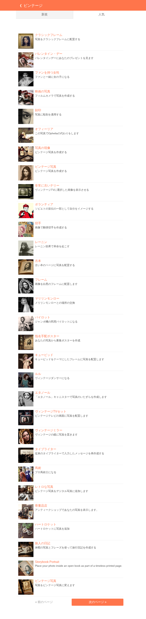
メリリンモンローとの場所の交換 (55, 302)
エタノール (42, 392)
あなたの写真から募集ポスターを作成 (57, 340)
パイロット (42, 317)
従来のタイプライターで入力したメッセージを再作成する (69, 453)
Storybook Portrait (47, 561)
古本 (38, 260)
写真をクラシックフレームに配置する (57, 39)
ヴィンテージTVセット (50, 411)
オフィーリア (44, 129)
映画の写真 (42, 91)
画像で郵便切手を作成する (51, 227)
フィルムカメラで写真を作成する (55, 95)
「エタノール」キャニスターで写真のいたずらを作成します (71, 396)
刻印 (38, 110)
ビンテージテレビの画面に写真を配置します (61, 415)
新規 (44, 14)
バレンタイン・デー (48, 53)
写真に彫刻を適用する (48, 114)
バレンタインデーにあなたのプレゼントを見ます (64, 58)
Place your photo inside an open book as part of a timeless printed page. (78, 565)
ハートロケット (45, 524)
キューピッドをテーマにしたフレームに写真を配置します (69, 359)
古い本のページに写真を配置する (55, 265)
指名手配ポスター (47, 336)
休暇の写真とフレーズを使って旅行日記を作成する (65, 547)
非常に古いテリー (47, 185)
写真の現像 (42, 147)
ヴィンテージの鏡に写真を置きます (56, 434)
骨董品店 (41, 505)
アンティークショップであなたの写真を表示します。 (67, 509)
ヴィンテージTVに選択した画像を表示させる (62, 189)
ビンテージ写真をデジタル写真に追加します (61, 491)
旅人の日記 (42, 543)
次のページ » (97, 602)
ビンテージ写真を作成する (51, 152)
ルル (38, 373)
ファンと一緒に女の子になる (52, 76)
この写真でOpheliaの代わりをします (57, 133)
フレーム (41, 279)
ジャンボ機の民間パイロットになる (56, 321)
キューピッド (44, 355)
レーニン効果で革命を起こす (52, 246)
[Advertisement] (73, 25)
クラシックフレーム (48, 35)
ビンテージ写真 (45, 166)
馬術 (38, 468)
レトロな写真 (44, 486)
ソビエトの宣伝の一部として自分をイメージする (64, 208)
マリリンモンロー (47, 298)
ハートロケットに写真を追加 (52, 528)
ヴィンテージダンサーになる (52, 378)
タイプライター (45, 449)
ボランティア (44, 204)
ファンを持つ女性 (47, 72)
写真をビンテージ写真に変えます (55, 585)
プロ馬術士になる (45, 472)
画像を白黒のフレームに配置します (56, 283)
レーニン (41, 242)
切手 (38, 223)
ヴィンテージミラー (48, 430)
